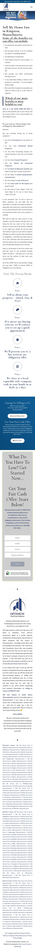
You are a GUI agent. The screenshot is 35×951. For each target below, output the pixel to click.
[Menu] (31, 7)
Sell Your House (20, 933)
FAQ (16, 935)
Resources (22, 935)
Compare (11, 935)
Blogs (20, 938)
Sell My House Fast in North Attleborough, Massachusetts (17, 908)
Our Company (9, 933)
